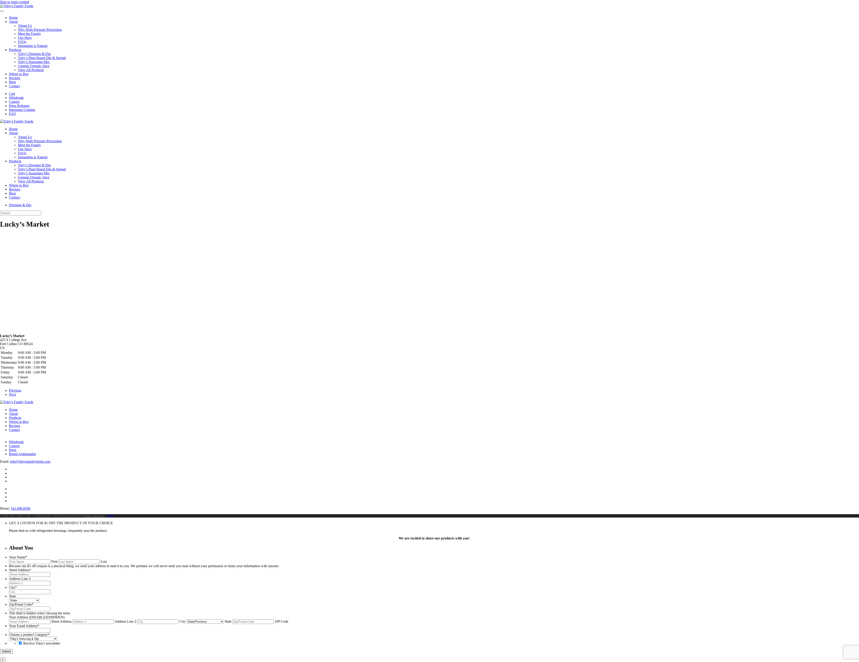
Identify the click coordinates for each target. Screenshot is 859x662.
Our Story (25, 38)
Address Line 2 (125, 621)
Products (15, 50)
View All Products (31, 70)
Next (12, 394)
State (228, 621)
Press (12, 450)
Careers (14, 102)
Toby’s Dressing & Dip (34, 54)
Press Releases (19, 106)
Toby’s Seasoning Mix (34, 62)
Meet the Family (29, 34)
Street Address (61, 621)
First (54, 561)
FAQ (12, 114)
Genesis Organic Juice (33, 66)
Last (104, 561)
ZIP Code (281, 621)
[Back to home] (16, 6)
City (182, 621)
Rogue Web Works (95, 515)
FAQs (22, 42)
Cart (12, 93)
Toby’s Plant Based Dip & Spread (42, 58)
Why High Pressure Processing (40, 30)
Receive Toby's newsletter (41, 643)
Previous (15, 390)
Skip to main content (14, 2)
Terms (110, 515)
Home (13, 17)
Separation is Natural (32, 46)
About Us (25, 26)
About (13, 21)
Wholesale (16, 98)
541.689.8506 (20, 508)
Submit (6, 651)
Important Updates (22, 110)
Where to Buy (19, 74)
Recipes (14, 78)
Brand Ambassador (22, 454)
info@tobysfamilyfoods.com (30, 461)
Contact (14, 86)
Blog (12, 82)
